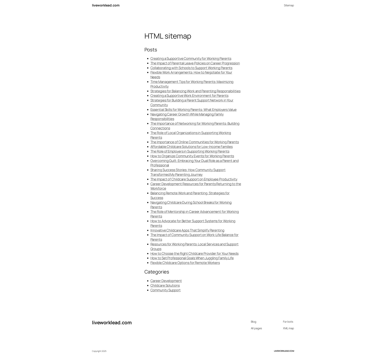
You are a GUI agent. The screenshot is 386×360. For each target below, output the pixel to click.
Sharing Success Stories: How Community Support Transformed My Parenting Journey (188, 172)
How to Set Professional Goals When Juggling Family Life (192, 258)
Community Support (165, 290)
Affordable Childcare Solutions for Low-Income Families (191, 146)
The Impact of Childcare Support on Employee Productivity (193, 179)
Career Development (166, 280)
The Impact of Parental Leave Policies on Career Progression (195, 63)
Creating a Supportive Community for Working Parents (190, 58)
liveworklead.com (105, 5)
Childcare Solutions (165, 285)
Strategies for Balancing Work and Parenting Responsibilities (195, 91)
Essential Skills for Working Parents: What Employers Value (193, 109)
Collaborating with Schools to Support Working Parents (191, 68)
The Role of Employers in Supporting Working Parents (189, 151)
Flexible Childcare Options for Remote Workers (185, 262)
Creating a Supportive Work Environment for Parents (189, 95)
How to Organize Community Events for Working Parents (192, 156)
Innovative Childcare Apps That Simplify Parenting (187, 230)
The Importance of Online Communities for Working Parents (194, 142)
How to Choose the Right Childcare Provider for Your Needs (194, 253)
